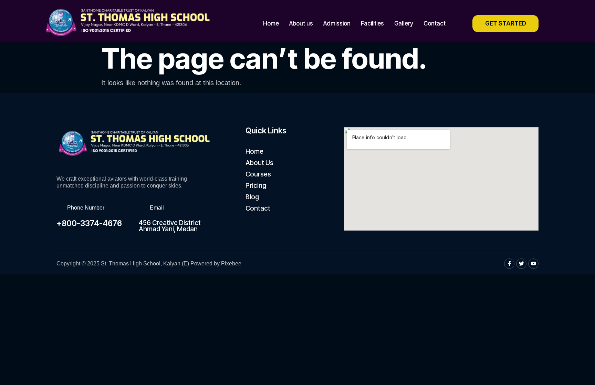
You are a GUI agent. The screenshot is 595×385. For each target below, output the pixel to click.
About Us (259, 163)
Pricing (256, 186)
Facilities (372, 23)
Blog (252, 197)
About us (301, 23)
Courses (258, 174)
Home (271, 23)
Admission (337, 23)
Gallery (403, 23)
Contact (435, 23)
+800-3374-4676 (89, 223)
